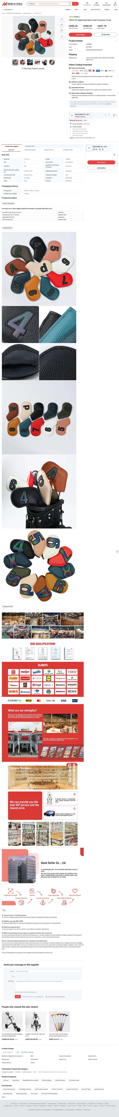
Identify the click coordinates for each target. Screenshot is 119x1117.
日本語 (80, 1105)
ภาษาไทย (89, 1105)
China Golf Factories (9, 1089)
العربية (69, 1105)
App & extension (95, 9)
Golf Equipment (37, 13)
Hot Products (14, 1103)
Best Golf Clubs (86, 1089)
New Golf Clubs (7, 1093)
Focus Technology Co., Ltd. (47, 1109)
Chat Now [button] (106, 34)
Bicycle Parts (92, 1056)
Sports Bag (15, 1080)
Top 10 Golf (34, 1093)
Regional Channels (81, 1103)
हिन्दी (84, 1105)
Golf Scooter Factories (41, 1089)
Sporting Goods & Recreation (14, 13)
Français (35, 1105)
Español (22, 1105)
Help (85, 9)
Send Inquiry (80, 34)
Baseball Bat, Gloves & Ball (30, 1080)
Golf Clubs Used (99, 1089)
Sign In (72, 138)
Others (33, 1063)
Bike (32, 1056)
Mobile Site (100, 1103)
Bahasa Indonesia (111, 1105)
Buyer (76, 9)
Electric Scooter (92, 1059)
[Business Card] (114, 154)
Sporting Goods (27, 13)
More (3, 1097)
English (16, 1105)
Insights (106, 1103)
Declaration (79, 1109)
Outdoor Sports (6, 1063)
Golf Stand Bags (46, 1080)
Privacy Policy (87, 1109)
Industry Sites (71, 1103)
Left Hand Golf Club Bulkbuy (49, 1093)
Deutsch (56, 1105)
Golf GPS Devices (60, 1080)
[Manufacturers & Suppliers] (12, 4)
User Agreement (70, 1109)
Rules (116, 9)
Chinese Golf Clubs (21, 1093)
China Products (23, 1103)
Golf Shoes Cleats (74, 1080)
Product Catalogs (28, 1052)
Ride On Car (63, 1059)
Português (28, 1105)
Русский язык (42, 1105)
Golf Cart (6, 1080)
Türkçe (95, 1105)
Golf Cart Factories (57, 1089)
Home (3, 13)
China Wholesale (52, 1103)
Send (17, 996)
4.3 (94, 149)
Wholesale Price (62, 1103)
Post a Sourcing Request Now (55, 997)
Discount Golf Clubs (72, 1089)
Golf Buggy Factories (25, 1089)
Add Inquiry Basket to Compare (34, 68)
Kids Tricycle (34, 1059)
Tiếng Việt (102, 1105)
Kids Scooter (5, 1059)
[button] (77, 150)
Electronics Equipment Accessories (12, 1056)
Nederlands (63, 1105)
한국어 (74, 1105)
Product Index (91, 1103)
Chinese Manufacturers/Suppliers (37, 1103)
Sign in (115, 5)
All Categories (8, 9)
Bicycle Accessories (65, 1056)
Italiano (50, 1105)
